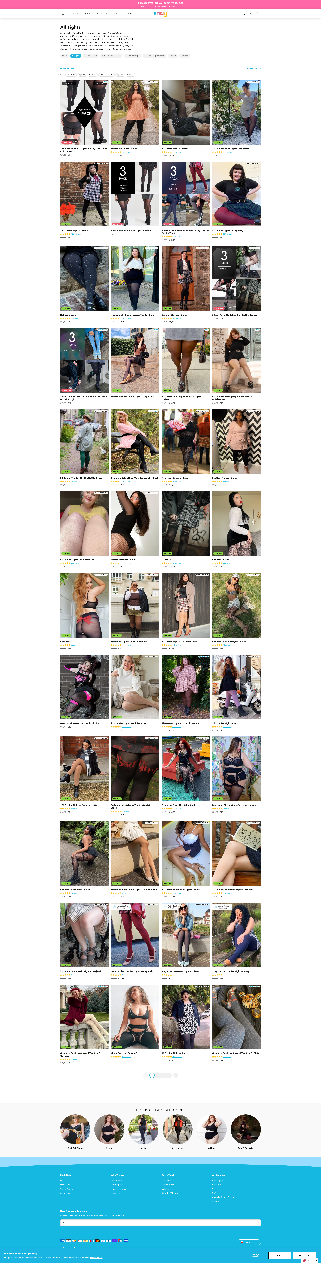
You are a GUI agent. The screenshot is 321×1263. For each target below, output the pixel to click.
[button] (63, 14)
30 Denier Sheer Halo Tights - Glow (181, 889)
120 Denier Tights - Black (74, 230)
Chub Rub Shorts (92, 14)
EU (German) (218, 1184)
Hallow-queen (68, 315)
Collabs (165, 1189)
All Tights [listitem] (75, 56)
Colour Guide (66, 1189)
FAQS (62, 1180)
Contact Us (167, 1180)
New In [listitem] (64, 56)
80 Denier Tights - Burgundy (227, 230)
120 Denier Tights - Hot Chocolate (180, 723)
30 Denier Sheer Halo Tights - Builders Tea (134, 889)
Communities (168, 1184)
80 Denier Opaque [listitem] (132, 56)
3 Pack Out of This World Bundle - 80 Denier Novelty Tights (84, 398)
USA (214, 1193)
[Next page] (175, 1075)
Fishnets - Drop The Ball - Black (179, 805)
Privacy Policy (96, 1257)
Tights (74, 14)
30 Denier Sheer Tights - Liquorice (230, 148)
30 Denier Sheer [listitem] (91, 56)
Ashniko (166, 559)
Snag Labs (65, 1193)
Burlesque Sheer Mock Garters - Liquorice (235, 805)
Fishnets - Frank (220, 559)
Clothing (111, 14)
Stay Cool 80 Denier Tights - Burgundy (132, 971)
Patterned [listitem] (184, 56)
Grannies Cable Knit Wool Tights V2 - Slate (236, 1053)
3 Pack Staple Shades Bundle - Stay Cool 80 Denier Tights (185, 232)
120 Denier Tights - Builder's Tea (128, 723)
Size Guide (65, 1184)
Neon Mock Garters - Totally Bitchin (79, 723)
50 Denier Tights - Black (175, 148)
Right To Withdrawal (171, 1193)
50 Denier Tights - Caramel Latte (179, 641)
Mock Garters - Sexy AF (124, 1053)
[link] (251, 14)
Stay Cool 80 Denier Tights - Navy (230, 971)
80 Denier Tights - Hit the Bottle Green (81, 478)
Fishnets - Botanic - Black (175, 478)
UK (213, 1189)
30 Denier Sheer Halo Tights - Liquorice (132, 396)
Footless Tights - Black (224, 478)
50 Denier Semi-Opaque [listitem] (111, 56)
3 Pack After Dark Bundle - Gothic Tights (234, 315)
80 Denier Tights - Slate (174, 1053)
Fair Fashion (116, 1180)
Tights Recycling (118, 1189)
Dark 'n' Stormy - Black (174, 315)
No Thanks (304, 1255)
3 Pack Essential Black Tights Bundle (131, 230)
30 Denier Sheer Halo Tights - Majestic (81, 971)
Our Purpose (117, 1184)
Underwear (127, 14)
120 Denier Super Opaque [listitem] (155, 56)
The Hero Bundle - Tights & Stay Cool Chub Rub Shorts (83, 150)
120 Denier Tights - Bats (225, 723)
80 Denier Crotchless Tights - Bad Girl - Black (132, 806)
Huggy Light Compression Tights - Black (133, 315)
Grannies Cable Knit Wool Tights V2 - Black (135, 478)
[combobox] (309, 1260)
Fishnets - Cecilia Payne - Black (229, 641)
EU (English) (218, 1180)
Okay (279, 1255)
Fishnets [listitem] (173, 56)
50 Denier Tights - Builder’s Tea (77, 559)
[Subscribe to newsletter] (258, 1222)
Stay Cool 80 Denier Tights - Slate (180, 971)
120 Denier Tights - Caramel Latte (78, 805)
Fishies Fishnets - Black (123, 559)
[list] (160, 56)
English (310, 1260)
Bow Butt (65, 641)
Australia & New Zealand (223, 1197)
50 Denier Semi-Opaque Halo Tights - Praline (182, 398)
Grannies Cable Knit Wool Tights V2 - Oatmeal (80, 1054)
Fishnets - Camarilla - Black (75, 889)
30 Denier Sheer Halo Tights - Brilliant (232, 889)
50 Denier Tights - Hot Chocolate (129, 641)
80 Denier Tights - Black (124, 148)
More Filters (67, 68)
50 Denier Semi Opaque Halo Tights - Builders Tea (232, 398)
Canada (215, 1201)
